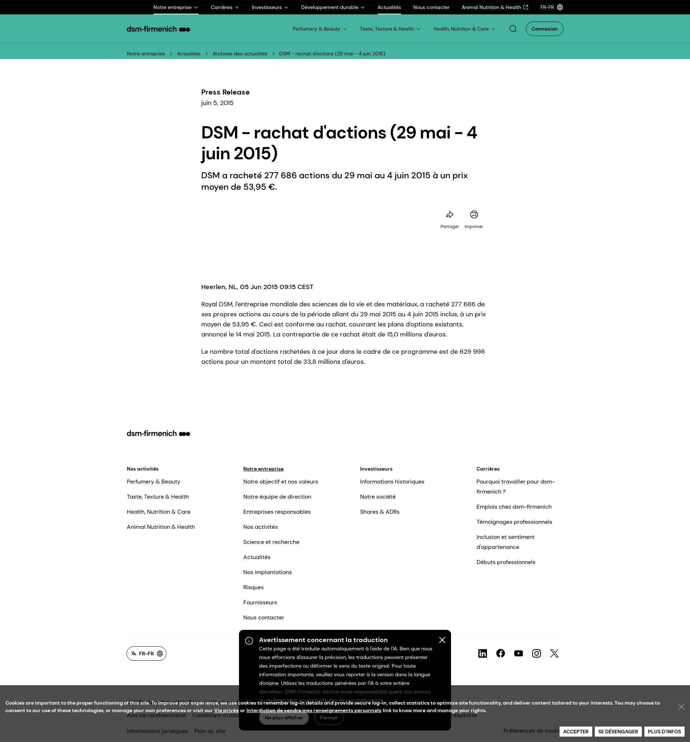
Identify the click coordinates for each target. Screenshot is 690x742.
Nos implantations (267, 572)
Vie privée (226, 710)
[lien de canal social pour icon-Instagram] (537, 654)
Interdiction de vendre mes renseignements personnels (314, 710)
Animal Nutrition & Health (161, 527)
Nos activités (142, 469)
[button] (513, 29)
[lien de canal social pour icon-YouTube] (519, 654)
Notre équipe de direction (277, 496)
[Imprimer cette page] (474, 214)
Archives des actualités (240, 53)
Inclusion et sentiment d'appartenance (506, 542)
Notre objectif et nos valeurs (280, 481)
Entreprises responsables (277, 512)
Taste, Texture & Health (158, 496)
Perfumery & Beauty (153, 481)
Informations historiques (392, 481)
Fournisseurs (260, 602)
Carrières (488, 469)
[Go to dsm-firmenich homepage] (158, 28)
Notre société (378, 496)
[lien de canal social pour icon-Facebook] (501, 654)
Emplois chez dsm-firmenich (514, 506)
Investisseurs (376, 469)
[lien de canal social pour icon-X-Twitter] (555, 654)
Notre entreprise (146, 53)
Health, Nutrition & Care (158, 512)
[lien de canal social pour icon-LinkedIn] (483, 654)
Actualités (189, 53)
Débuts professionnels (506, 562)
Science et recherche (271, 542)
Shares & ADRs (380, 512)
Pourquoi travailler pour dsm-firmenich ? (516, 486)
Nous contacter (263, 617)
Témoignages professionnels (514, 522)
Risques (253, 587)
